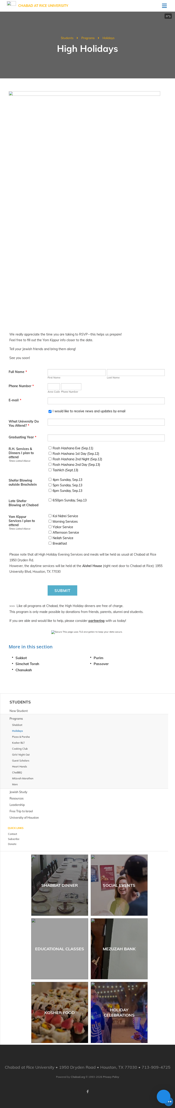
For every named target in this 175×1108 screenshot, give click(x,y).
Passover (101, 664)
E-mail (15, 400)
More (15, 784)
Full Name (18, 372)
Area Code (54, 391)
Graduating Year (22, 437)
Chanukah (23, 670)
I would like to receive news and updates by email (89, 411)
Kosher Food (59, 1012)
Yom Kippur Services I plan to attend (22, 521)
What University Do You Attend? (24, 423)
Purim (98, 658)
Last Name (113, 377)
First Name (54, 377)
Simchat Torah (27, 664)
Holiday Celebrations (119, 1012)
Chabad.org (78, 1077)
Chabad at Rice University (43, 5)
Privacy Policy (111, 1077)
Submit (62, 590)
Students (67, 38)
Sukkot (21, 658)
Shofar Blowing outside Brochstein (23, 482)
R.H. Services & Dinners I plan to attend (21, 453)
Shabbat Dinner (59, 885)
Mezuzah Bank (119, 948)
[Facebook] (87, 1091)
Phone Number (21, 386)
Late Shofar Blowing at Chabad (24, 503)
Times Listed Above (19, 460)
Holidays (108, 38)
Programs (88, 38)
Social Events (119, 885)
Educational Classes (59, 948)
